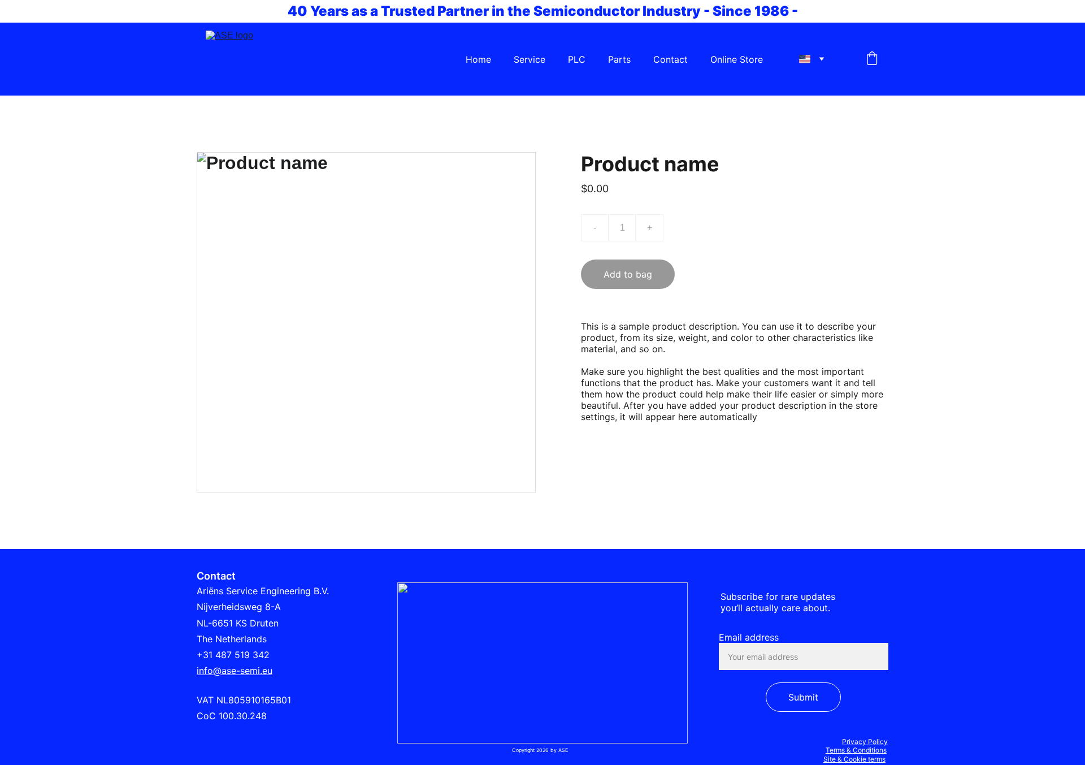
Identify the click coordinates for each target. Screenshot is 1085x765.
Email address (749, 637)
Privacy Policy (865, 741)
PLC (576, 59)
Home (478, 59)
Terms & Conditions (856, 750)
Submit (803, 697)
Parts (619, 59)
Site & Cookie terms (854, 759)
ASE (562, 750)
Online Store (736, 59)
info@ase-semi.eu (234, 670)
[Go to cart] (872, 59)
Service (529, 59)
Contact (670, 59)
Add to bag (628, 274)
